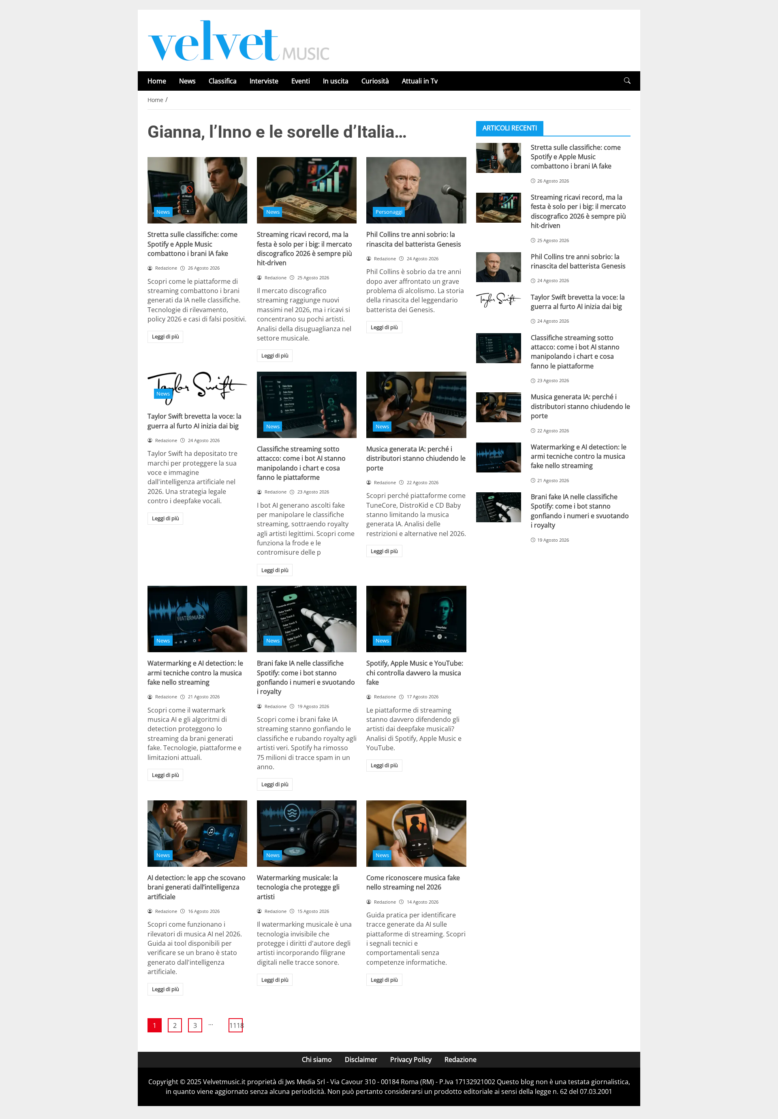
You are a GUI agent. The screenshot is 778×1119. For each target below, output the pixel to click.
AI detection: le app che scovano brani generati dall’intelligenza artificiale (196, 887)
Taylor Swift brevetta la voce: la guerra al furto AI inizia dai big (194, 421)
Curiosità (375, 81)
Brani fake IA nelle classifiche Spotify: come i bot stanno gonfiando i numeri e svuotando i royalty (306, 677)
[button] (627, 80)
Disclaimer (361, 1059)
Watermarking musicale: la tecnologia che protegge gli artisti (298, 887)
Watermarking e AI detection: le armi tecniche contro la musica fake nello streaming (195, 673)
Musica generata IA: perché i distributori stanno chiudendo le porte (416, 458)
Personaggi (389, 211)
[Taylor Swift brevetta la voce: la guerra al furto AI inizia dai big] (498, 300)
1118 (236, 1025)
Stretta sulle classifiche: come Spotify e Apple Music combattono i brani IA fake (192, 244)
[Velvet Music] (238, 39)
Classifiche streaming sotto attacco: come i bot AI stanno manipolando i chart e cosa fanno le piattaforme (301, 463)
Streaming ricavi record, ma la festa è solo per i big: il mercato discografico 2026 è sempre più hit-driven (304, 248)
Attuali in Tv (420, 81)
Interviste (264, 81)
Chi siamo (317, 1059)
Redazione (461, 1059)
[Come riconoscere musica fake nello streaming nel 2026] (416, 833)
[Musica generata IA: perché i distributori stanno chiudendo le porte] (416, 405)
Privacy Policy (411, 1059)
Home (156, 81)
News (187, 81)
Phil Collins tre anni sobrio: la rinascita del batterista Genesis (413, 239)
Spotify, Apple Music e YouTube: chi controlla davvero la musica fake (414, 673)
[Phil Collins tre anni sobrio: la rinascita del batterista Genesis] (416, 190)
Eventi (300, 81)
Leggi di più (165, 336)
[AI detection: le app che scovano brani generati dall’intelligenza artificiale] (197, 833)
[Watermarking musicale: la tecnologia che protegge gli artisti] (307, 833)
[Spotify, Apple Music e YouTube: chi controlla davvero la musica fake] (416, 619)
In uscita (335, 81)
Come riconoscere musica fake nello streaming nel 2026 (413, 882)
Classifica (223, 81)
